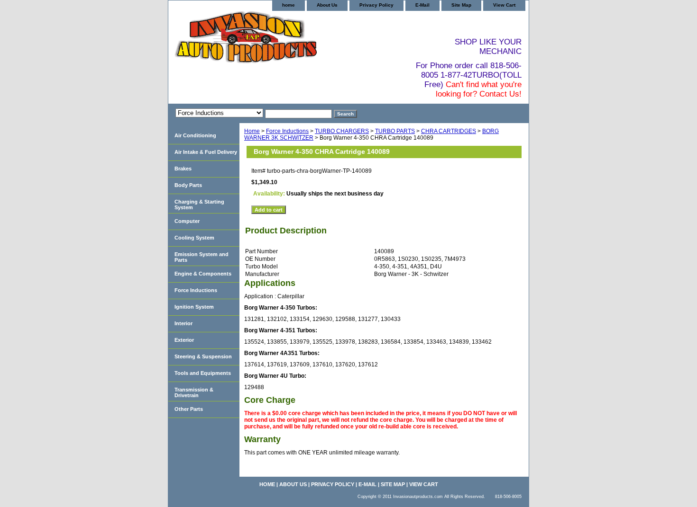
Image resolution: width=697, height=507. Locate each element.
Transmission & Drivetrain (193, 392)
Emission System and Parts (201, 257)
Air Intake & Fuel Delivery (205, 152)
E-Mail (422, 5)
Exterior (184, 340)
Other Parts (188, 409)
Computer (187, 221)
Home (252, 131)
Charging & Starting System (199, 204)
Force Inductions (287, 131)
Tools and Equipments (202, 373)
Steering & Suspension (203, 356)
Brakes (183, 168)
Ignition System (194, 307)
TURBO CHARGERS (342, 131)
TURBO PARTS (395, 131)
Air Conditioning (195, 135)
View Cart (504, 5)
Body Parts (188, 185)
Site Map (461, 5)
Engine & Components (202, 273)
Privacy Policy (376, 5)
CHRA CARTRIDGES (448, 131)
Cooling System (194, 237)
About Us (327, 5)
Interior (183, 323)
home (288, 5)
